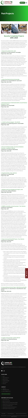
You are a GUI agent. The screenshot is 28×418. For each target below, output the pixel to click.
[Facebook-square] (1, 370)
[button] (26, 3)
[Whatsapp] (4, 370)
